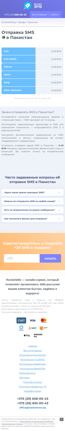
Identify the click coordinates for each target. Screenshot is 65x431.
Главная (32, 346)
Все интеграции (32, 350)
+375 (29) (15, 14)
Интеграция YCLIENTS (32, 359)
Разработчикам (32, 391)
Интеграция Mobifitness (32, 364)
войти (54, 14)
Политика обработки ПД (32, 386)
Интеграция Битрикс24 (32, 355)
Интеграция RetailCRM (32, 368)
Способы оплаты (32, 382)
